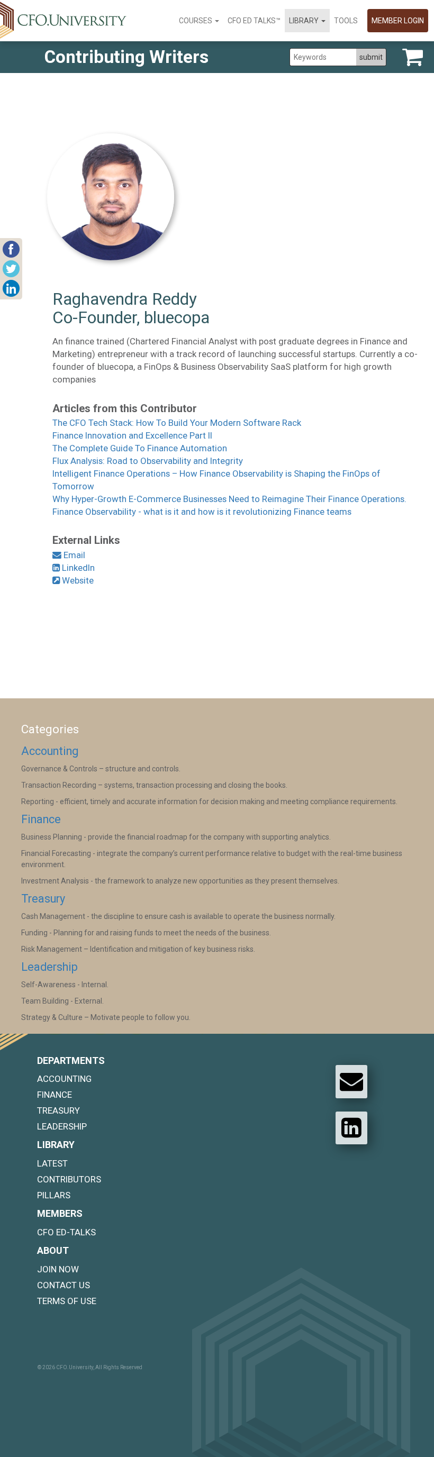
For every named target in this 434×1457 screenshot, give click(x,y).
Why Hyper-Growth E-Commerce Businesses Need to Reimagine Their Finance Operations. (229, 499)
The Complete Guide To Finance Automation (139, 448)
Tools (346, 20)
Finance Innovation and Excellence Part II (132, 435)
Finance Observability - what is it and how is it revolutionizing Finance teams (201, 511)
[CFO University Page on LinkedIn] (351, 1128)
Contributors (69, 1179)
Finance (41, 819)
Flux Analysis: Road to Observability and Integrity (147, 461)
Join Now (58, 1269)
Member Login (398, 20)
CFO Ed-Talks (66, 1232)
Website (77, 580)
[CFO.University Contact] (351, 1081)
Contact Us (63, 1285)
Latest (52, 1163)
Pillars (53, 1195)
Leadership (49, 966)
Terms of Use (66, 1301)
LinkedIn (77, 567)
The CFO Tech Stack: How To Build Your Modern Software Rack (176, 422)
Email (73, 555)
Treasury (43, 898)
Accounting (49, 751)
